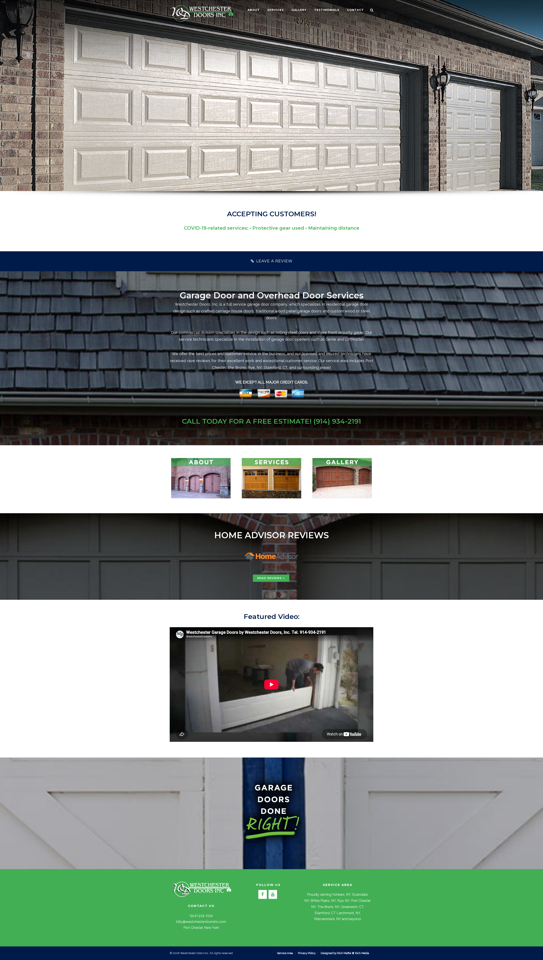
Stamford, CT (325, 913)
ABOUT (254, 9)
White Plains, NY (323, 901)
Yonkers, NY (341, 895)
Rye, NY (343, 901)
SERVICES (275, 9)
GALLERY (298, 9)
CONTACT (355, 9)
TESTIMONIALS (326, 9)
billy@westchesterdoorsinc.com (201, 922)
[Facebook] (262, 894)
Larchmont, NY (348, 913)
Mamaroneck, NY (327, 919)
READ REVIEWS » (271, 578)
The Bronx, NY (328, 907)
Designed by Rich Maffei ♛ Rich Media (345, 953)
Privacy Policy (307, 953)
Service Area (285, 953)
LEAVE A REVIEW (274, 261)
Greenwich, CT (352, 907)
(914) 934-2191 (337, 421)
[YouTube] (273, 894)
